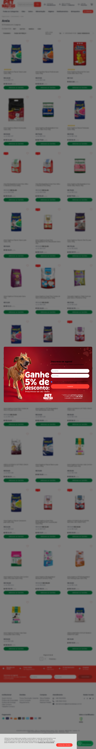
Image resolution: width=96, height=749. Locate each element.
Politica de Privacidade (77, 381)
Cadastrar (70, 386)
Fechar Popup (90, 349)
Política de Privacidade (46, 742)
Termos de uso (66, 381)
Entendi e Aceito (64, 745)
